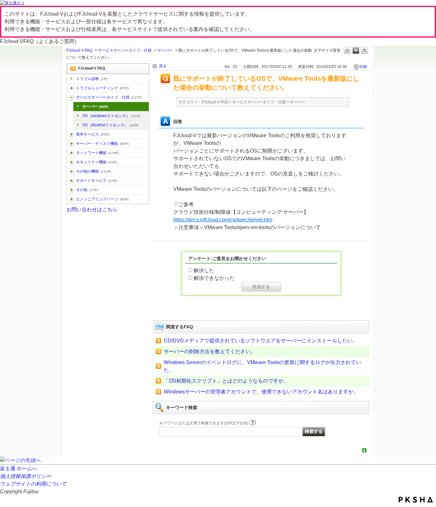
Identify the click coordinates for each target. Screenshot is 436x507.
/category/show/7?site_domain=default (71, 134)
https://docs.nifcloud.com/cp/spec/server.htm (222, 219)
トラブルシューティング (102, 88)
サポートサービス (96, 180)
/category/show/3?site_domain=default (71, 97)
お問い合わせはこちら (91, 209)
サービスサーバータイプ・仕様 (125, 50)
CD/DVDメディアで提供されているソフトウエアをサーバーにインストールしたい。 (260, 340)
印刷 (363, 66)
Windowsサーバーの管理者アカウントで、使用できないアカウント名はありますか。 (261, 391)
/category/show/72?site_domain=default (71, 180)
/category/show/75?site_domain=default (71, 190)
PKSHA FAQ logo (416, 500)
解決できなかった (214, 278)
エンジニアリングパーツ (102, 199)
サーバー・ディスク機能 (102, 143)
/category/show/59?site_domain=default (71, 171)
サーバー (165, 50)
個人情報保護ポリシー (25, 476)
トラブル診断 (92, 79)
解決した (204, 270)
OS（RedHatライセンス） (110, 125)
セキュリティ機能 (96, 162)
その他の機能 (93, 171)
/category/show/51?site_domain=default (71, 162)
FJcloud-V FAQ (79, 50)
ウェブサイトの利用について (33, 484)
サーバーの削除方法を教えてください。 (210, 351)
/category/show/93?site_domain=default (71, 88)
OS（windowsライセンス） (111, 116)
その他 (87, 190)
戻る (163, 66)
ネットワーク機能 (97, 153)
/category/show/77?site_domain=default (71, 199)
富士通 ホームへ (18, 468)
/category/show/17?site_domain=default (71, 143)
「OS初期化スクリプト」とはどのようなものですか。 (226, 381)
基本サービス (92, 134)
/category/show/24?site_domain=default (71, 153)
